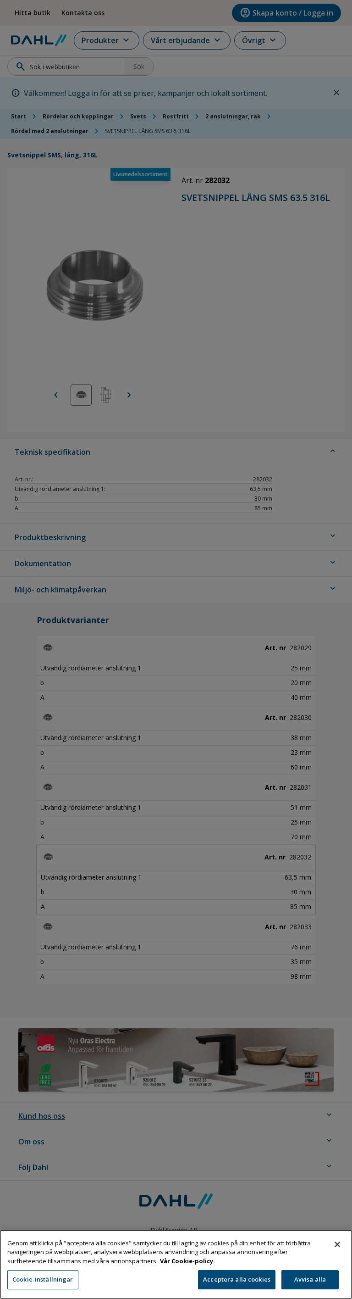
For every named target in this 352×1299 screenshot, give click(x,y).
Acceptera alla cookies (236, 1279)
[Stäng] (337, 1244)
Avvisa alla (310, 1279)
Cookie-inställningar (42, 1279)
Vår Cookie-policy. (187, 1261)
